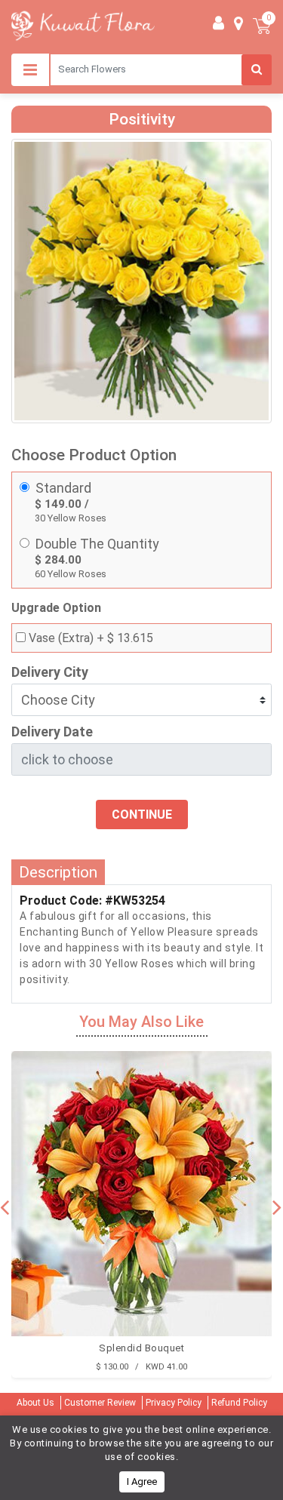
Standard (63, 488)
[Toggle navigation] (30, 70)
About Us (35, 1402)
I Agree (142, 1481)
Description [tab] (58, 872)
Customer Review (100, 1402)
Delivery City (49, 672)
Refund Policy (239, 1402)
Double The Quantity (97, 544)
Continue (142, 814)
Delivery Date (52, 731)
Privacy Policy (173, 1402)
